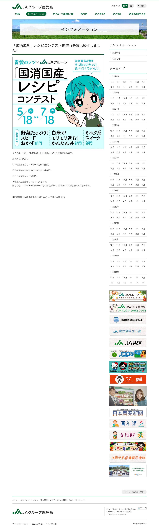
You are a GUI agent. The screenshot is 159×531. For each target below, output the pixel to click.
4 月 (124, 103)
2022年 (115, 141)
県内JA (84, 14)
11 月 (119, 98)
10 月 (125, 98)
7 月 (143, 82)
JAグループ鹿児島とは (63, 14)
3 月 (131, 87)
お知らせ (116, 58)
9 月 (131, 114)
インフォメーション (36, 14)
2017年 (115, 223)
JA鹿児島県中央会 (137, 14)
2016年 (115, 239)
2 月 (137, 119)
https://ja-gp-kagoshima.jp (118, 514)
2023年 (115, 125)
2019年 (115, 190)
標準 (125, 6)
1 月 (143, 87)
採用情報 (116, 52)
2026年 (115, 76)
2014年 (115, 272)
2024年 (115, 109)
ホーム (15, 500)
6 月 (112, 87)
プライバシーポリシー (21, 524)
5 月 (118, 152)
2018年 (115, 207)
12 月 (112, 114)
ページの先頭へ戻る (135, 492)
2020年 (115, 174)
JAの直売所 (100, 14)
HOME (17, 14)
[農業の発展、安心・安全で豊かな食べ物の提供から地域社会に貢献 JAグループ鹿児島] (32, 5)
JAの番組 (117, 14)
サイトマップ (51, 524)
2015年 (115, 255)
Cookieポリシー (38, 524)
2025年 (115, 92)
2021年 (115, 157)
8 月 (137, 82)
